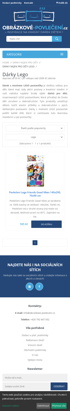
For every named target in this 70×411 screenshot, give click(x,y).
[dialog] (35, 401)
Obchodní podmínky (35, 350)
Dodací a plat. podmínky (35, 335)
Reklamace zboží (35, 340)
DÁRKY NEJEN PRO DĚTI (25, 62)
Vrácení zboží (35, 345)
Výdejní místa (35, 359)
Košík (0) (63, 2)
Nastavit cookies (10, 405)
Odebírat (59, 386)
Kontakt (28, 2)
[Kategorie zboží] (61, 54)
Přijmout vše (59, 405)
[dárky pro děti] (35, 33)
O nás (35, 354)
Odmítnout (43, 405)
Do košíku (46, 224)
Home (5, 62)
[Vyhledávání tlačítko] (57, 39)
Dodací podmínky (12, 2)
